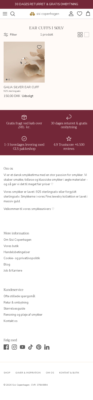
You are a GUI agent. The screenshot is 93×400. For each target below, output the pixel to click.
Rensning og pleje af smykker (23, 315)
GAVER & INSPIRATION (28, 372)
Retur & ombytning (16, 303)
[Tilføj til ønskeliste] (39, 47)
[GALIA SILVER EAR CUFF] (24, 62)
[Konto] (70, 14)
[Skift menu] (5, 14)
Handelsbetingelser (17, 252)
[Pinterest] (38, 347)
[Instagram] (14, 347)
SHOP (7, 372)
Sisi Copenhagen (21, 385)
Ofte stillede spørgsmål (19, 296)
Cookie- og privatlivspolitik (22, 258)
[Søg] (15, 14)
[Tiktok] (30, 347)
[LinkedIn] (46, 347)
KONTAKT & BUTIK (69, 372)
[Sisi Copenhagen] (44, 14)
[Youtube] (22, 347)
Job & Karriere (13, 271)
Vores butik (11, 246)
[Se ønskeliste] (79, 14)
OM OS (50, 372)
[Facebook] (6, 347)
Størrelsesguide (14, 309)
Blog (7, 265)
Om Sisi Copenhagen (17, 240)
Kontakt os (11, 321)
